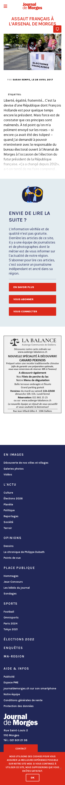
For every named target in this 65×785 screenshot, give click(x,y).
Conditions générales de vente (23, 700)
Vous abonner (23, 299)
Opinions (12, 538)
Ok (32, 777)
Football (9, 611)
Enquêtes (13, 648)
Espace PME (11, 682)
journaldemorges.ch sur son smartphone (30, 688)
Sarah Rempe (21, 79)
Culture (8, 492)
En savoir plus (23, 287)
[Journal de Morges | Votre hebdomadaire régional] (32, 6)
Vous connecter (25, 311)
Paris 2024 (11, 623)
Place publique (19, 568)
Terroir (8, 528)
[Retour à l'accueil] (21, 721)
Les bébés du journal (17, 587)
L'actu (10, 484)
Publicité (9, 676)
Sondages (10, 593)
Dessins (9, 546)
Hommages (11, 576)
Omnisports (11, 617)
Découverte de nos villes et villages (26, 462)
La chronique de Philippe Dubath (24, 552)
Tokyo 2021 (11, 629)
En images (14, 455)
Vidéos (8, 474)
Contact (20, 748)
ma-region (14, 656)
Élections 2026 (13, 498)
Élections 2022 (19, 639)
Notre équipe (12, 694)
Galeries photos (14, 468)
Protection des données (19, 706)
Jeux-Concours (13, 581)
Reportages (11, 516)
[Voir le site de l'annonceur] (32, 374)
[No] (60, 768)
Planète (8, 504)
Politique (9, 510)
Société (8, 522)
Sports (11, 604)
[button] (5, 6)
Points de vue (12, 557)
